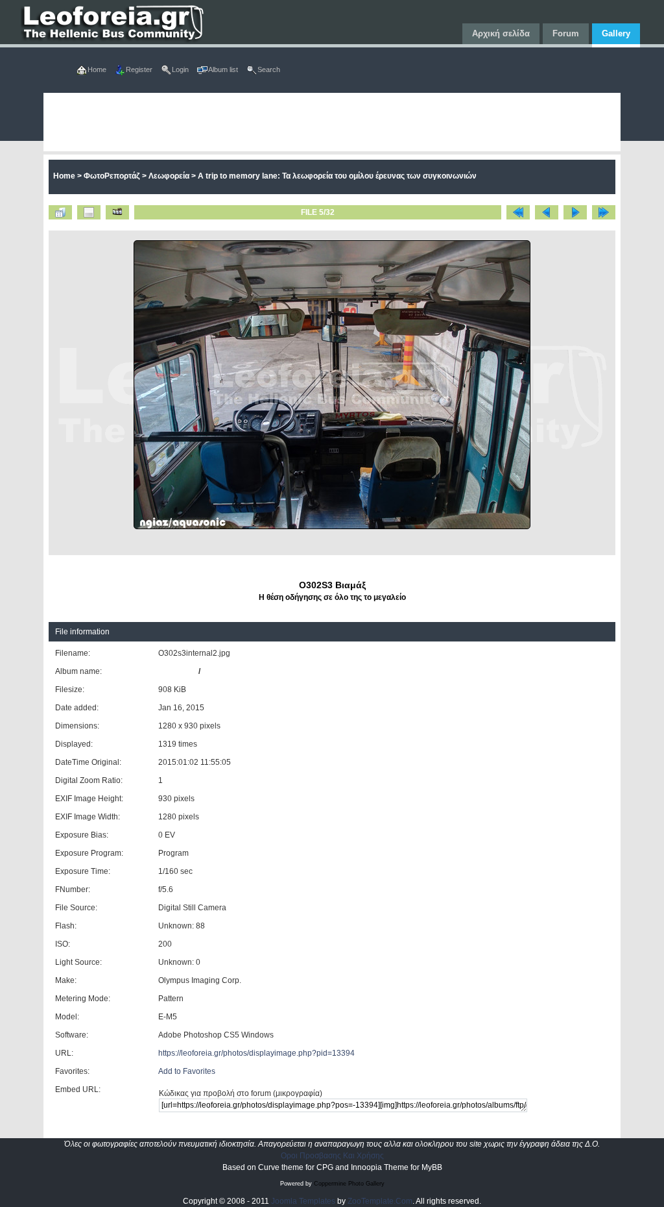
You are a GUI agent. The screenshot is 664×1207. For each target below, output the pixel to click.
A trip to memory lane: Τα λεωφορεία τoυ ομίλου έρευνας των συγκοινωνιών (337, 175)
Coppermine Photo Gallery (349, 1183)
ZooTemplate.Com (380, 1201)
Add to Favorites (186, 1071)
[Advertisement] (332, 122)
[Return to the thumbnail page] (60, 212)
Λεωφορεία (168, 175)
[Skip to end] (603, 212)
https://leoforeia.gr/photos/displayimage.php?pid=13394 (256, 1053)
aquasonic (177, 671)
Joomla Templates (303, 1201)
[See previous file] (546, 212)
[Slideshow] (117, 212)
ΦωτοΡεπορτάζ (112, 175)
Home (64, 175)
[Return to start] (518, 212)
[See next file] (575, 212)
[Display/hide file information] (89, 212)
